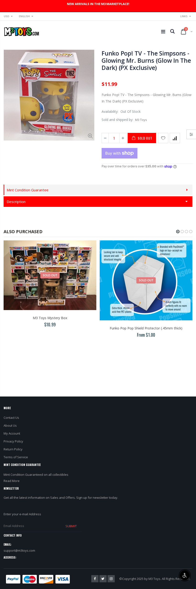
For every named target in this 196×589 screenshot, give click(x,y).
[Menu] (163, 31)
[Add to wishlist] (163, 138)
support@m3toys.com (19, 550)
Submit (70, 526)
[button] (178, 231)
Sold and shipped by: (117, 119)
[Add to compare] (175, 138)
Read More (12, 481)
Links (184, 16)
